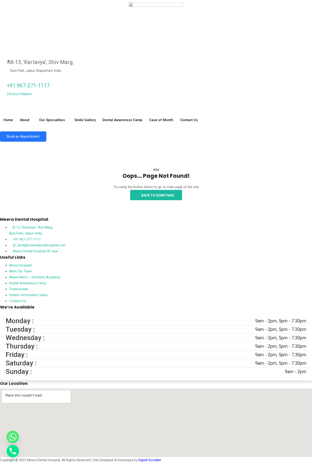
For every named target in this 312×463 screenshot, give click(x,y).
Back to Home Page (157, 195)
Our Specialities (52, 120)
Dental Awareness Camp (122, 120)
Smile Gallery (85, 120)
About (24, 120)
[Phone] (13, 451)
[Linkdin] (4, 106)
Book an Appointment (23, 136)
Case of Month (161, 120)
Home (8, 120)
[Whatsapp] (13, 437)
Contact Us (189, 120)
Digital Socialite (149, 460)
